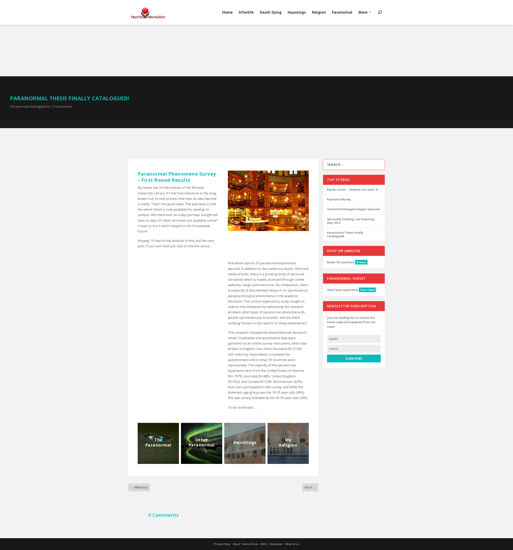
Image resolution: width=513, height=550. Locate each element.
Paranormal (342, 12)
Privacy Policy (222, 544)
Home (227, 12)
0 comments (63, 106)
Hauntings (297, 12)
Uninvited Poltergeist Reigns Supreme (353, 209)
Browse (361, 262)
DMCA (264, 544)
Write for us (292, 544)
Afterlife (246, 12)
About (236, 544)
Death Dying (271, 12)
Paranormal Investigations (30, 106)
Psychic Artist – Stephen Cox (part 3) (352, 189)
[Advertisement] (256, 46)
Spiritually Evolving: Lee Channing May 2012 (350, 221)
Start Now (367, 290)
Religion (319, 12)
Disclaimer (276, 544)
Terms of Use (250, 544)
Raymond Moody (339, 199)
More (363, 12)
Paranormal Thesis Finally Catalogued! (345, 234)
